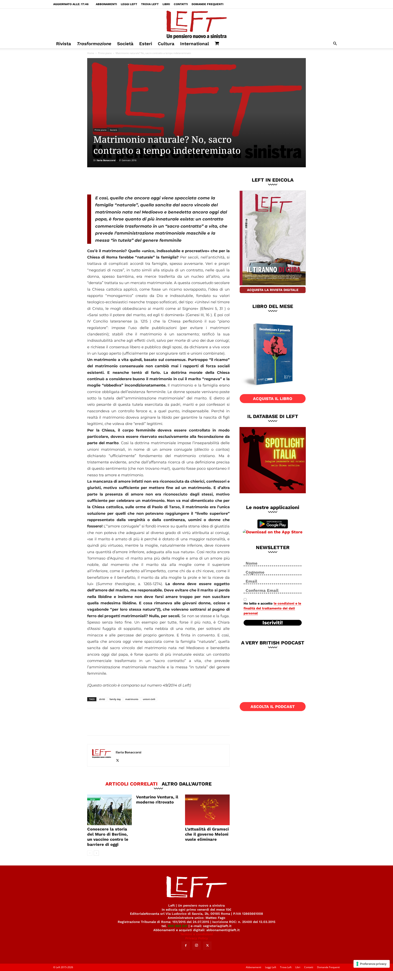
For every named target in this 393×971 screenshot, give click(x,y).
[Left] (196, 24)
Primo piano (105, 53)
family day (115, 699)
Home (90, 53)
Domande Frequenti (207, 4)
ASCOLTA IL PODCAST (273, 706)
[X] (130, 181)
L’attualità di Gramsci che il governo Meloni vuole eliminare (207, 834)
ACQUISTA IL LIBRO (272, 398)
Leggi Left (129, 4)
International (194, 43)
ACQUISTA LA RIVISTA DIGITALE (272, 290)
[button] (335, 44)
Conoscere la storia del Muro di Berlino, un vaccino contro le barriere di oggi (107, 837)
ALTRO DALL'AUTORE (187, 783)
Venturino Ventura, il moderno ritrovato (157, 800)
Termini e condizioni (196, 934)
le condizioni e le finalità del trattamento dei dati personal (272, 608)
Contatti (181, 4)
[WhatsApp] (143, 181)
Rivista (63, 43)
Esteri (145, 43)
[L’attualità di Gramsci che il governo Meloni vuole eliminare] (207, 810)
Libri (166, 4)
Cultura (166, 43)
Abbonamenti (106, 4)
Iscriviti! (272, 623)
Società (125, 43)
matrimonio (131, 699)
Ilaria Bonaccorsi (106, 160)
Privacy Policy (196, 938)
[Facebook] (116, 181)
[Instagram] (196, 945)
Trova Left (150, 4)
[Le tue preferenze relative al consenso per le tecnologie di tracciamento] (371, 964)
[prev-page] (89, 853)
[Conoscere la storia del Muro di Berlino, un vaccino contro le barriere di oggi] (109, 810)
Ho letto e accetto (272, 608)
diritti (102, 699)
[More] (157, 181)
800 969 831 (177, 926)
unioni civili (149, 699)
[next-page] (96, 853)
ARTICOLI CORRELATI (131, 783)
